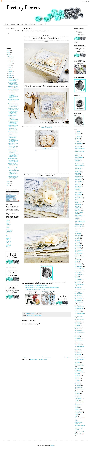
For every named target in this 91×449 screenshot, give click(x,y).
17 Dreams (8, 244)
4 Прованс (8, 224)
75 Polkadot (78, 356)
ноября (10, 58)
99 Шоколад (78, 396)
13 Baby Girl (8, 238)
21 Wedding (78, 247)
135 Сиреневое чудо (80, 221)
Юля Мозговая (49, 265)
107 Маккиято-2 (79, 163)
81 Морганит (78, 368)
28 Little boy (78, 263)
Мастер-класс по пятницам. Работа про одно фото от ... (13, 164)
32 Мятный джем (79, 271)
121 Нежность (78, 194)
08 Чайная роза (79, 143)
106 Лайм (77, 162)
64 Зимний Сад (78, 335)
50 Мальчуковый (79, 306)
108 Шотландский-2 (79, 165)
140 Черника (78, 235)
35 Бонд (77, 276)
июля (9, 65)
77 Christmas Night (79, 359)
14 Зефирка (8, 239)
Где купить (20, 24)
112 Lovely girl (78, 176)
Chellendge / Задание (80, 425)
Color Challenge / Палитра (79, 428)
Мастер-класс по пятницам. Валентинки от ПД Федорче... (13, 95)
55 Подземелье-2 (79, 316)
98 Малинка (78, 395)
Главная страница (46, 357)
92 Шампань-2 (78, 387)
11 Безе (7, 235)
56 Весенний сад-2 (79, 319)
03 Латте (77, 134)
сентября (10, 61)
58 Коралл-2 (78, 323)
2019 (8, 54)
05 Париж (77, 138)
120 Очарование (79, 192)
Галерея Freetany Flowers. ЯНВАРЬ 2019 (35, 289)
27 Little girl (77, 261)
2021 (8, 50)
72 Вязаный (78, 351)
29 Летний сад (78, 264)
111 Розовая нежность (78, 174)
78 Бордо (77, 362)
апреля (10, 71)
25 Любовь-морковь (79, 256)
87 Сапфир (77, 378)
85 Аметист (77, 375)
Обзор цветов (78, 412)
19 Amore (8, 246)
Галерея (77, 400)
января (10, 77)
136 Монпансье (78, 224)
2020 (8, 52)
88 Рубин (77, 380)
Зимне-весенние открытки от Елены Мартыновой (13, 151)
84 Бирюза (77, 373)
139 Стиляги (78, 231)
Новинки (77, 407)
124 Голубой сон (79, 197)
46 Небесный (78, 297)
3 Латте (7, 223)
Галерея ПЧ (41, 24)
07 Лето (77, 141)
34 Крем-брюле (30, 315)
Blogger (52, 445)
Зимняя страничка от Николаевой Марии (13, 87)
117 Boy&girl (78, 184)
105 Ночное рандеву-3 (78, 160)
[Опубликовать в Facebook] (41, 313)
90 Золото (77, 383)
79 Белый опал (78, 364)
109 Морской (78, 168)
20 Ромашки (78, 245)
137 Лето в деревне (79, 226)
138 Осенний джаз (79, 229)
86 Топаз (77, 377)
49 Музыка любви (37, 315)
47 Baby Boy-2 (78, 298)
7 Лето (7, 228)
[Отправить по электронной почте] (37, 313)
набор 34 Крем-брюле (46, 127)
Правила (12, 24)
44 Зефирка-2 (78, 293)
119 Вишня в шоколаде (78, 189)
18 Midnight (8, 245)
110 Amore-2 (78, 171)
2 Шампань (8, 221)
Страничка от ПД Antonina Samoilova (13, 129)
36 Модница (78, 277)
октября (10, 59)
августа (10, 63)
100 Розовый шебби (79, 148)
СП (76, 420)
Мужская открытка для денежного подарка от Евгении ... (13, 91)
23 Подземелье (78, 253)
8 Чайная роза (9, 230)
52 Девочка (77, 310)
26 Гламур (77, 259)
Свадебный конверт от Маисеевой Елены (13, 109)
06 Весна (77, 139)
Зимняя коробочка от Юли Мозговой (13, 126)
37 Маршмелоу (78, 279)
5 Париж (8, 226)
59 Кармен (77, 325)
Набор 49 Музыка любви (47, 148)
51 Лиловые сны (79, 308)
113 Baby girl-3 (78, 177)
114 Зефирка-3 (78, 179)
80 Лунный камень (79, 365)
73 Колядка (77, 352)
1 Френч (8, 220)
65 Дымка (77, 336)
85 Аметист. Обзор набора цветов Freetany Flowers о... (13, 83)
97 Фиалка (77, 393)
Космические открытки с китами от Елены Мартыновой (13, 100)
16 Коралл (8, 242)
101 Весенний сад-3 (80, 151)
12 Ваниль (8, 237)
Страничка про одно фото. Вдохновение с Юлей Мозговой (13, 105)
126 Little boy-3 (78, 201)
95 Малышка (78, 391)
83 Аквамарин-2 (79, 371)
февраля (10, 75)
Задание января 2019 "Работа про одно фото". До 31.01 (13, 177)
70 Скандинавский (79, 346)
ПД (76, 416)
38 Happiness (78, 281)
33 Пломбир (78, 272)
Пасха (76, 414)
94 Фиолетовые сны (80, 388)
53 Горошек (78, 311)
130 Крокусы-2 (78, 210)
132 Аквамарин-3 (79, 215)
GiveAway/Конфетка (80, 433)
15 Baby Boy (8, 241)
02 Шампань (78, 133)
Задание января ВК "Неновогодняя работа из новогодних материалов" (42, 287)
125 (76, 199)
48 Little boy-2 (78, 300)
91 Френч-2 (78, 385)
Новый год (77, 409)
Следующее (25, 357)
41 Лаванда (78, 287)
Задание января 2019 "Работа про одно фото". (36, 285)
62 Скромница (78, 330)
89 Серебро (78, 382)
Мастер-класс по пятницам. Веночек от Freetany (13, 140)
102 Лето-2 (77, 154)
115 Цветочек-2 (78, 181)
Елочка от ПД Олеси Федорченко (13, 144)
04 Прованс (78, 136)
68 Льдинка (77, 343)
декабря (10, 56)
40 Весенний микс (79, 284)
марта (10, 73)
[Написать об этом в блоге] (38, 313)
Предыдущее (67, 357)
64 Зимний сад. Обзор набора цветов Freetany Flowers (13, 155)
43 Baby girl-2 (78, 292)
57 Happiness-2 (78, 322)
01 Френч (77, 131)
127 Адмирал (78, 202)
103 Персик (78, 155)
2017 (8, 183)
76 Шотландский (79, 357)
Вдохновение (78, 398)
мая (9, 69)
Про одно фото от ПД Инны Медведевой (13, 161)
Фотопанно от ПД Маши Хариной (12, 136)
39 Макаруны (78, 282)
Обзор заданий (78, 411)
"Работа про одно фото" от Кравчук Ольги (12, 133)
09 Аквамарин (78, 144)
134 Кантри (77, 219)
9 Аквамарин (9, 231)
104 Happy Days (79, 157)
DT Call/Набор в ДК (79, 431)
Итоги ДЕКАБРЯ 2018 (13, 158)
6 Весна (7, 227)
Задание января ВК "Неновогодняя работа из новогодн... (13, 169)
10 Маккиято (9, 232)
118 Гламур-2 (78, 186)
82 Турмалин (78, 370)
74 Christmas (78, 354)
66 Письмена (78, 338)
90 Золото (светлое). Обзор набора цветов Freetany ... (13, 122)
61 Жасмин (77, 328)
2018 (8, 181)
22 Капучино (78, 248)
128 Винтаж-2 (78, 204)
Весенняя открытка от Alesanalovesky (13, 80)
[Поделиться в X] (40, 313)
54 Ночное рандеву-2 (80, 313)
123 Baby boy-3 (78, 196)
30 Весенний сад (79, 266)
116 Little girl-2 (78, 183)
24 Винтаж (77, 255)
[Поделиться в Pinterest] (42, 313)
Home (6, 24)
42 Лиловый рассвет (80, 289)
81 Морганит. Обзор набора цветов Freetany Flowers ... (13, 112)
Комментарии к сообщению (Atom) (38, 359)
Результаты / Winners (80, 417)
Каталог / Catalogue (30, 24)
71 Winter (77, 349)
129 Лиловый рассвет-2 (78, 207)
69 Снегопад (78, 344)
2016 (8, 185)
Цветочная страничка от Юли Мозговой (13, 147)
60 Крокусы (77, 327)
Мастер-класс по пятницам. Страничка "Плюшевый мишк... (13, 117)
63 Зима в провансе (80, 332)
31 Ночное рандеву (79, 268)
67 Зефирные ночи (79, 340)
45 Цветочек (78, 295)
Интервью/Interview (79, 401)
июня (9, 67)
